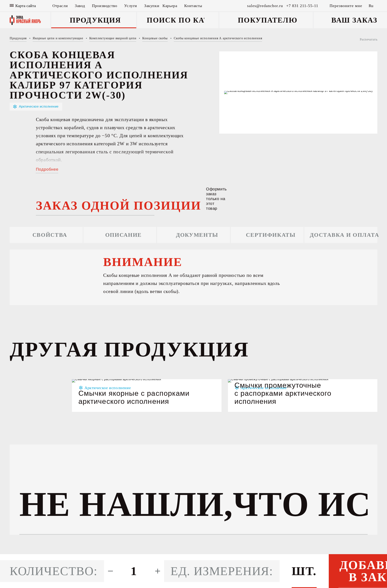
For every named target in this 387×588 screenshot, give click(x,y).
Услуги (130, 5)
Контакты (193, 5)
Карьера (169, 5)
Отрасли (60, 5)
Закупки (151, 5)
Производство (104, 5)
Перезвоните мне (346, 5)
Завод (80, 5)
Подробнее (47, 169)
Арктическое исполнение (39, 106)
